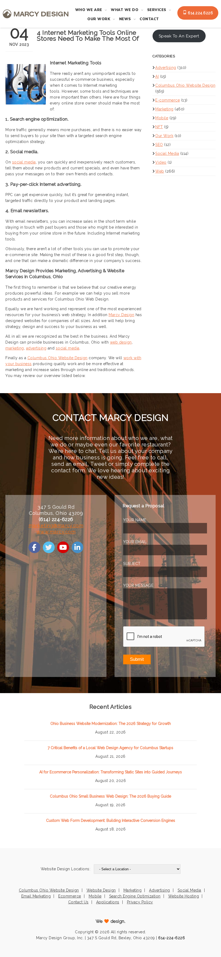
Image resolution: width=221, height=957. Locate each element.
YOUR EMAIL (135, 542)
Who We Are (88, 10)
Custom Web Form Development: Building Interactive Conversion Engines (110, 820)
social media (24, 162)
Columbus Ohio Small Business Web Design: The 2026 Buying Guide (110, 796)
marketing (14, 348)
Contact (149, 19)
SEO (159, 144)
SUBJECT (132, 563)
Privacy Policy (140, 902)
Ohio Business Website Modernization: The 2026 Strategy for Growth (110, 723)
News (125, 19)
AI (157, 76)
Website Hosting (183, 896)
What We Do (124, 10)
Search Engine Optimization (135, 896)
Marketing (164, 109)
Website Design (101, 890)
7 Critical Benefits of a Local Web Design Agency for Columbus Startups (110, 748)
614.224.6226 (200, 13)
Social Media (167, 153)
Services (156, 10)
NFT (159, 127)
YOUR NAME (134, 520)
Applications (107, 902)
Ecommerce (69, 896)
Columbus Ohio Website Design (57, 358)
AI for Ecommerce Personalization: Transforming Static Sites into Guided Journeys (110, 772)
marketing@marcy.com (56, 525)
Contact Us (78, 902)
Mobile (161, 118)
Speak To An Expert (179, 36)
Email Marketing (36, 896)
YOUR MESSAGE (138, 585)
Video (161, 162)
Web (159, 171)
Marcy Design (121, 315)
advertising (36, 348)
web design (121, 342)
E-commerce (167, 100)
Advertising (165, 67)
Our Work (98, 19)
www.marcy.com (56, 532)
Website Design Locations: (66, 869)
